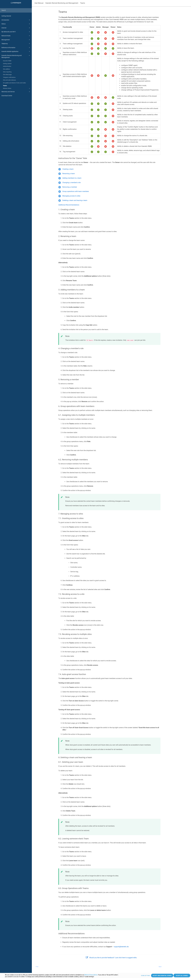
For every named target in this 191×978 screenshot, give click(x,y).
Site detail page (7, 74)
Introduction (5, 20)
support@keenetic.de (121, 947)
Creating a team (68, 169)
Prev (37, 966)
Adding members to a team (71, 178)
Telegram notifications (9, 77)
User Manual (39, 3)
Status (3, 24)
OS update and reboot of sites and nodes (14, 83)
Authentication (7, 66)
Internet (3, 28)
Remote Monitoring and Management (61, 3)
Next (160, 966)
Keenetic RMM (7, 61)
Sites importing (7, 72)
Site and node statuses (9, 80)
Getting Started (6, 16)
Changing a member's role (71, 182)
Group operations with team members (75, 191)
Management (5, 39)
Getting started (7, 63)
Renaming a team (68, 174)
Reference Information (8, 47)
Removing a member (69, 187)
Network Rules (5, 35)
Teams (5, 85)
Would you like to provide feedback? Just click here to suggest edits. (113, 958)
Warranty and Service (8, 91)
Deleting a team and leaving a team (74, 200)
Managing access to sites (71, 196)
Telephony (4, 43)
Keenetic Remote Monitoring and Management (11, 56)
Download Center (6, 95)
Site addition (6, 69)
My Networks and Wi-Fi (8, 32)
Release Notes (7, 88)
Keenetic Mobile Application (9, 51)
